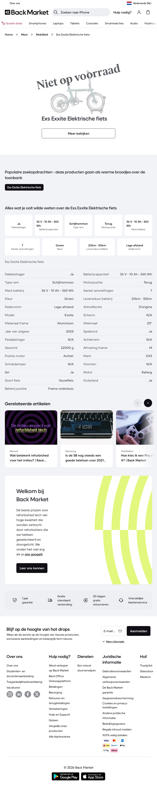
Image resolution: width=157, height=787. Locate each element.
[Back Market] (26, 12)
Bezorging (55, 692)
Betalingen (56, 687)
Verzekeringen (58, 709)
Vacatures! (13, 687)
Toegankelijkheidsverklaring (24, 682)
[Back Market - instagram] (10, 694)
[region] (78, 440)
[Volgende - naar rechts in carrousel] (148, 403)
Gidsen (53, 720)
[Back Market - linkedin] (19, 694)
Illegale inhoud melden (117, 729)
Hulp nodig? (122, 12)
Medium (145, 677)
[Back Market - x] (37, 694)
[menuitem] (37, 23)
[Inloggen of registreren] (139, 12)
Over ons (12, 665)
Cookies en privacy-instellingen (115, 705)
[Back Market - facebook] (28, 694)
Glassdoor (146, 671)
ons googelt (34, 554)
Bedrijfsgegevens (113, 724)
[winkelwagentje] (148, 12)
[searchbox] (84, 12)
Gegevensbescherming (117, 698)
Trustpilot (146, 665)
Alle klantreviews (59, 736)
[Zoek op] (56, 12)
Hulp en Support (59, 714)
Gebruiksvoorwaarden (116, 671)
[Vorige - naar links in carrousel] (137, 403)
